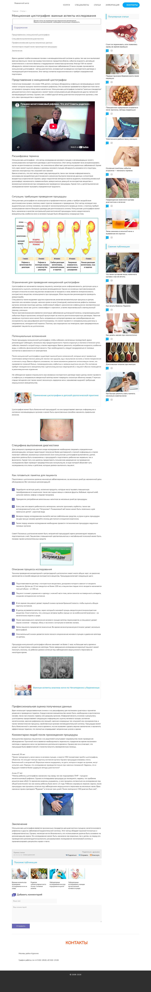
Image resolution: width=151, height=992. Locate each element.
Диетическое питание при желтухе (121, 364)
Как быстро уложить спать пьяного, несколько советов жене (120, 394)
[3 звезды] (18, 855)
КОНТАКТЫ (132, 5)
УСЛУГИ (66, 5)
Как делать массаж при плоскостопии (121, 335)
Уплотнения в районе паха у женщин (121, 139)
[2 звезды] (16, 855)
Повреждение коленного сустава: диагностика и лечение (120, 201)
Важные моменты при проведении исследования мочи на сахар (19, 885)
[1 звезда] (14, 855)
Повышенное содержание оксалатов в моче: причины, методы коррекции (122, 108)
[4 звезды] (20, 855)
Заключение (17, 50)
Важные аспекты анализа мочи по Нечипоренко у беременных (66, 687)
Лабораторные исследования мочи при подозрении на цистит (57, 884)
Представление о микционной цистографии (31, 35)
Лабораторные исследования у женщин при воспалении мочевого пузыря (76, 885)
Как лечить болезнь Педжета (118, 306)
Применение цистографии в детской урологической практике (65, 395)
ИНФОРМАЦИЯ (112, 5)
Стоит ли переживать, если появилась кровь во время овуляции (121, 45)
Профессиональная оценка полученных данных (32, 42)
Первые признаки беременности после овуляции (122, 77)
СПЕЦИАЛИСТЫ (82, 5)
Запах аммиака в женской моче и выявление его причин (120, 232)
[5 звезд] (22, 855)
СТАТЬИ (97, 5)
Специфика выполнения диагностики (28, 39)
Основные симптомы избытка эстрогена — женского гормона (119, 169)
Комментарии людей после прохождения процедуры (34, 46)
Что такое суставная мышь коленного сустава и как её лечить (121, 275)
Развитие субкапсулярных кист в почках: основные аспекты (38, 885)
